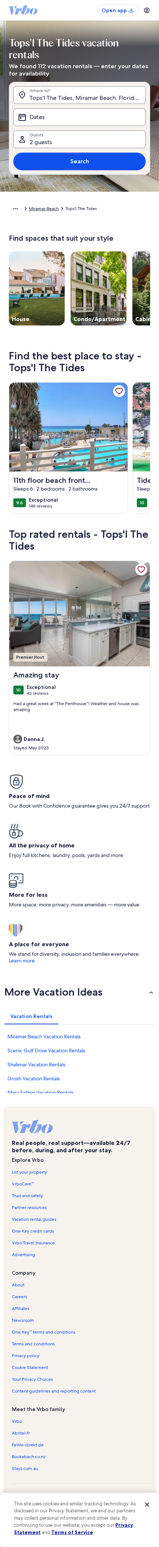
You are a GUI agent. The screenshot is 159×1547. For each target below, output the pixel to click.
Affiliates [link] (20, 1308)
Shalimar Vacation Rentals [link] (36, 1064)
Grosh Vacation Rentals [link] (33, 1078)
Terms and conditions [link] (33, 1344)
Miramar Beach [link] (44, 209)
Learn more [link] (22, 960)
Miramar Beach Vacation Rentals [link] (44, 1036)
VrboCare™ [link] (23, 1184)
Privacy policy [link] (25, 1356)
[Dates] (79, 117)
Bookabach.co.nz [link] (28, 1457)
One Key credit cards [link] (33, 1231)
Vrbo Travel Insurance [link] (33, 1243)
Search (79, 161)
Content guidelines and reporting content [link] (54, 1391)
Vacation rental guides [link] (34, 1219)
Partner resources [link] (29, 1207)
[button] (79, 992)
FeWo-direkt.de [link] (28, 1445)
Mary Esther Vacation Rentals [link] (40, 1092)
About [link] (18, 1285)
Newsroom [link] (23, 1320)
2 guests (41, 142)
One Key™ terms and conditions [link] (43, 1332)
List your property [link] (29, 1172)
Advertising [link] (23, 1255)
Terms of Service (72, 1532)
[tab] (31, 1016)
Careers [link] (19, 1297)
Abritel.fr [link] (21, 1433)
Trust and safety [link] (27, 1196)
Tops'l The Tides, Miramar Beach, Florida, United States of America (88, 98)
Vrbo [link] (17, 1421)
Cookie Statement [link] (30, 1367)
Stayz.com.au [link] (25, 1468)
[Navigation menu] (147, 10)
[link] (119, 391)
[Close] (147, 1505)
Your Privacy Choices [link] (32, 1379)
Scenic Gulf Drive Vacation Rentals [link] (46, 1050)
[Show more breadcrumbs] (15, 208)
